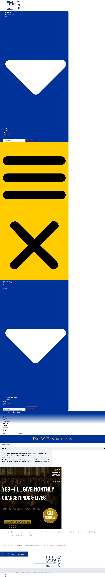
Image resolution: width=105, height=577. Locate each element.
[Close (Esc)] (10, 574)
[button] (4, 136)
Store (5, 18)
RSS (4, 420)
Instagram (5, 427)
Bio (7, 127)
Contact (8, 131)
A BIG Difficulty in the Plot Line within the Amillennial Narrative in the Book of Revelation (24, 455)
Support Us (7, 12)
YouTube (5, 423)
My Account (7, 133)
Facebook (5, 425)
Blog (5, 16)
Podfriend (5, 431)
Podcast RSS (6, 421)
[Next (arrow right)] (4, 576)
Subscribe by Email (12, 412)
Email (4, 416)
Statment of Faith (11, 129)
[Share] (7, 574)
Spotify (5, 418)
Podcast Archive (9, 14)
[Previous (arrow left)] (1, 576)
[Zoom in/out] (1, 574)
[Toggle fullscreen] (4, 574)
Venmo (5, 429)
